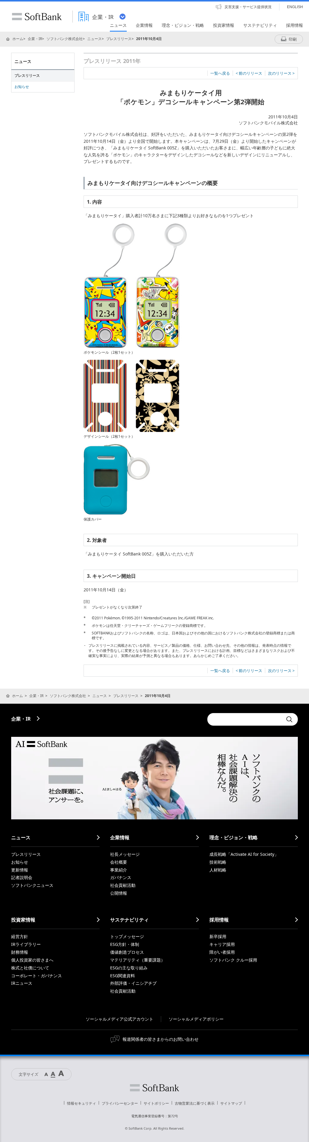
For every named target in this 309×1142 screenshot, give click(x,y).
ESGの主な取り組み (129, 968)
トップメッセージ (127, 936)
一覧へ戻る (220, 73)
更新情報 (19, 870)
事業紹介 (118, 870)
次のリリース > (281, 73)
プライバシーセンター (120, 1103)
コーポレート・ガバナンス (36, 975)
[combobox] (245, 719)
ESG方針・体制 (124, 944)
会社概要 (118, 862)
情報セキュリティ (81, 1103)
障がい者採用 (222, 952)
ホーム (17, 38)
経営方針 (19, 936)
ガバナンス (120, 877)
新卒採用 (217, 936)
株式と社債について (30, 968)
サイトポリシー (156, 1103)
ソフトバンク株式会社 (64, 38)
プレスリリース (119, 38)
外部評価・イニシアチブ (133, 983)
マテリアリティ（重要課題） (137, 960)
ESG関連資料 (122, 975)
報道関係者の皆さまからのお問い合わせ (161, 1039)
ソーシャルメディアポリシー (196, 1019)
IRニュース (21, 983)
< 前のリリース (249, 73)
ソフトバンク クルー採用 (233, 960)
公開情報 (118, 893)
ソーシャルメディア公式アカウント (119, 1019)
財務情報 (19, 952)
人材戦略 (217, 870)
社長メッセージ (125, 854)
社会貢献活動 (122, 885)
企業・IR (35, 38)
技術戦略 (217, 862)
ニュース (94, 38)
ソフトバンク (154, 1088)
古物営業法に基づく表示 (195, 1103)
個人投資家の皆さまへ (32, 960)
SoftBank (37, 16)
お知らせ (21, 86)
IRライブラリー (26, 944)
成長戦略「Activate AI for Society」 (244, 854)
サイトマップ (231, 1103)
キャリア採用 (222, 944)
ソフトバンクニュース (32, 885)
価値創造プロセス (127, 952)
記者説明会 (21, 877)
